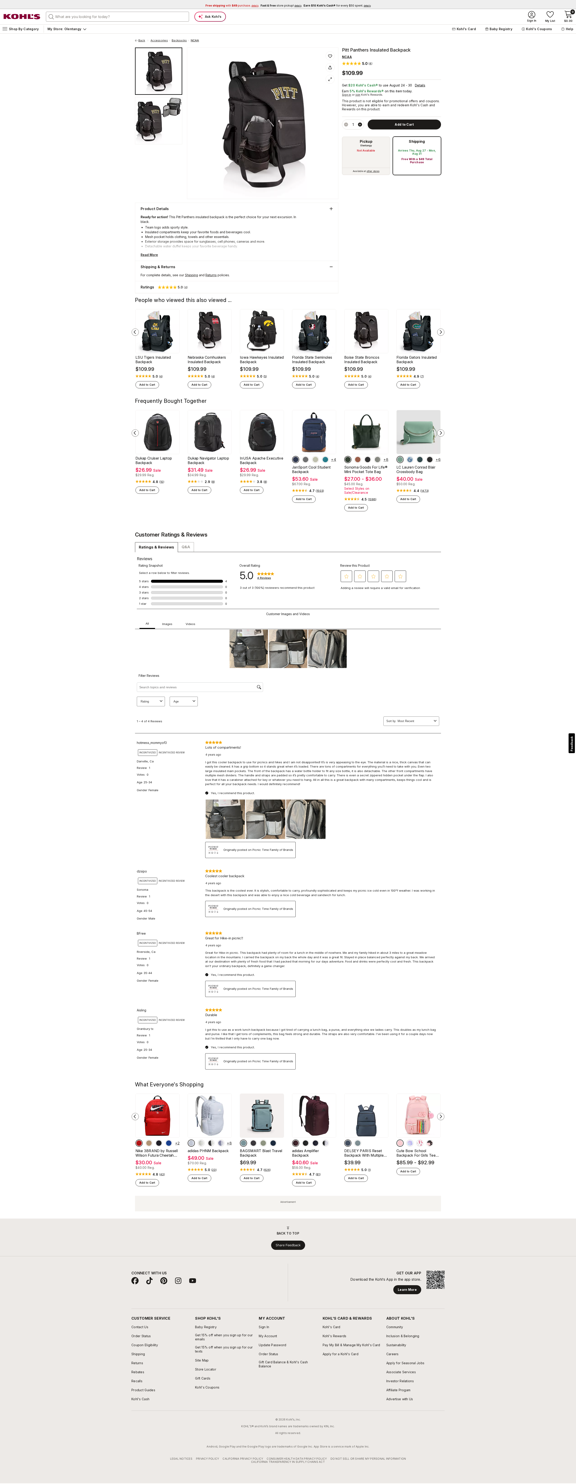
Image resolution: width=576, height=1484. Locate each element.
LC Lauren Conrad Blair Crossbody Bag (415, 469)
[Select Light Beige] (201, 1143)
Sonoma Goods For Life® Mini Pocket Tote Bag (365, 469)
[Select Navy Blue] (273, 1143)
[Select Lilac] (221, 1143)
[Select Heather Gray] (305, 459)
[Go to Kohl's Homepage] (22, 16)
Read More (149, 255)
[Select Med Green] (263, 1143)
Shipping (417, 141)
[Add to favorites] (330, 55)
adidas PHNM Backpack (208, 1151)
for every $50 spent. (337, 5)
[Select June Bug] (419, 459)
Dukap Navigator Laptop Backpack (208, 460)
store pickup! (281, 5)
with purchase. (232, 5)
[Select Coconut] (315, 459)
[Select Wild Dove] (377, 459)
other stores (373, 171)
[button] (357, 63)
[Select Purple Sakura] (410, 1143)
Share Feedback (288, 1245)
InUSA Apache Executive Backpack (261, 460)
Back (143, 40)
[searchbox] (117, 17)
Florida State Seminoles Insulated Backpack (312, 359)
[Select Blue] (243, 1143)
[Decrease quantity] (346, 124)
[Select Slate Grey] (357, 1143)
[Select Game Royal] (168, 1143)
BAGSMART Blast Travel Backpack (261, 1153)
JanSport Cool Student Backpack (311, 469)
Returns (211, 275)
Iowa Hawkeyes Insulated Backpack (262, 359)
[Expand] (330, 79)
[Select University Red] (139, 1143)
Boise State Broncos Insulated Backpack (361, 359)
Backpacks (179, 40)
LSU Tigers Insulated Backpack (153, 359)
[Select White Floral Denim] (410, 459)
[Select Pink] (400, 1143)
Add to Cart (147, 384)
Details (420, 85)
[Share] (330, 67)
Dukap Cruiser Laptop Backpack (153, 460)
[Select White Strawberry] (419, 1143)
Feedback (572, 743)
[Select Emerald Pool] (325, 459)
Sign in (346, 94)
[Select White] (211, 1143)
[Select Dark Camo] (347, 459)
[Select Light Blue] (191, 1143)
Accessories (159, 40)
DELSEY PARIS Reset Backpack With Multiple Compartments (364, 1153)
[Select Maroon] (295, 1143)
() (161, 376)
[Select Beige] (149, 1143)
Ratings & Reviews (156, 547)
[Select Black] (367, 459)
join (358, 94)
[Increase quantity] (360, 124)
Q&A (186, 547)
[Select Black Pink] (429, 1143)
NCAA (195, 40)
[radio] (366, 156)
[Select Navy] (295, 459)
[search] (51, 16)
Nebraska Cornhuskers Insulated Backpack (207, 359)
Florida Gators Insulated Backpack (416, 359)
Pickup (366, 141)
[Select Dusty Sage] (400, 459)
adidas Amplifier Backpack (305, 1153)
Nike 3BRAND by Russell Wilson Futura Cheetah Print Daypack (156, 1153)
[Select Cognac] (357, 459)
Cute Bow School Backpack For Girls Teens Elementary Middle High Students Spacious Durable (418, 1153)
